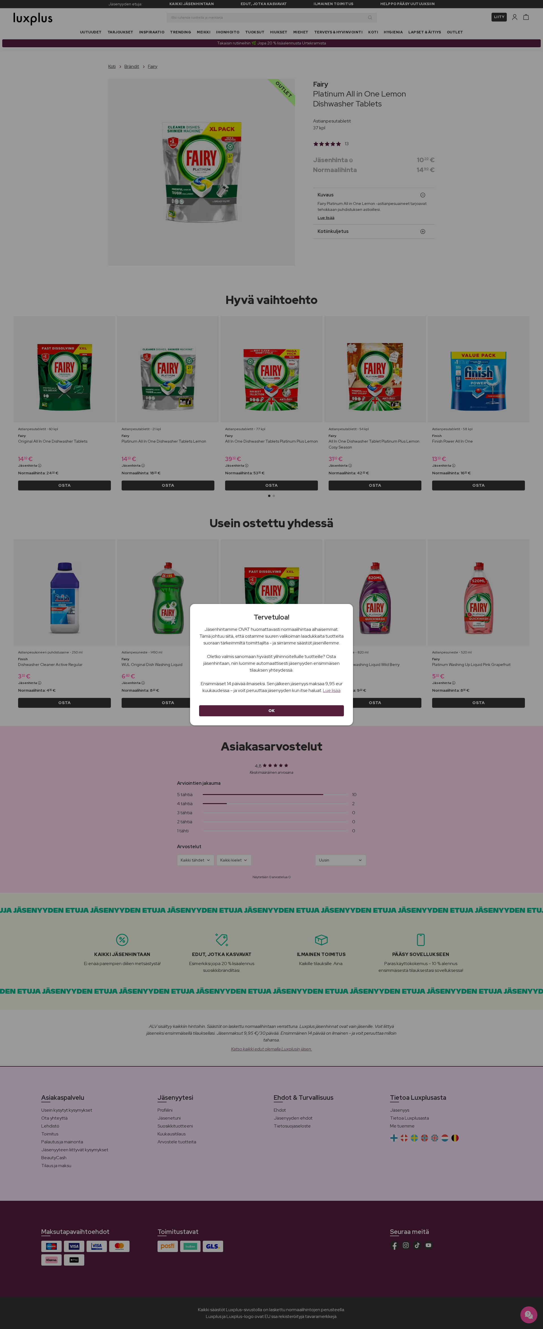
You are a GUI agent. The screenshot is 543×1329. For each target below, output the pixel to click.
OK (271, 710)
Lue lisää (332, 690)
